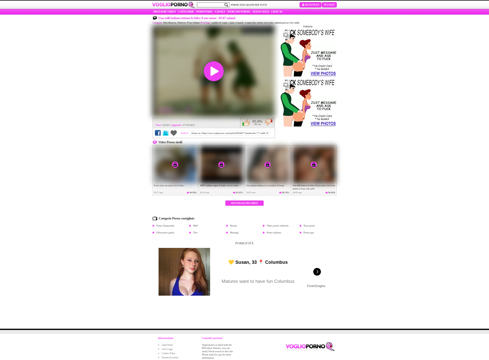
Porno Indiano (193, 22)
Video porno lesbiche (278, 225)
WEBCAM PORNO (238, 11)
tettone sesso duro (265, 22)
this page (218, 354)
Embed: (185, 133)
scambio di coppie (219, 22)
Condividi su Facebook (158, 133)
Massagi (234, 232)
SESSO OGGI (261, 11)
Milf (195, 225)
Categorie (186, 11)
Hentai (233, 225)
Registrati (312, 4)
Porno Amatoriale (165, 225)
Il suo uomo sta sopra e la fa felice (169, 185)
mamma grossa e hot (284, 22)
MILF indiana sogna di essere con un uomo (219, 185)
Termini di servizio (170, 357)
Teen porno (309, 225)
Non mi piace (268, 122)
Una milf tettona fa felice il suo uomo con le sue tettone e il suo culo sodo (314, 187)
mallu (296, 22)
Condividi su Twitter (165, 133)
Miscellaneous (169, 22)
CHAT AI (276, 11)
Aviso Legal (167, 349)
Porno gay (309, 232)
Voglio (170, 4)
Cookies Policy (168, 353)
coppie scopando (236, 22)
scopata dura (250, 22)
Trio (195, 232)
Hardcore (181, 22)
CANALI (220, 11)
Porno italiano (274, 232)
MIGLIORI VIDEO (164, 11)
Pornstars (204, 11)
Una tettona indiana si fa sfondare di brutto (265, 185)
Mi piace (246, 122)
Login (331, 4)
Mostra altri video (244, 203)
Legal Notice (167, 345)
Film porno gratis (165, 232)
